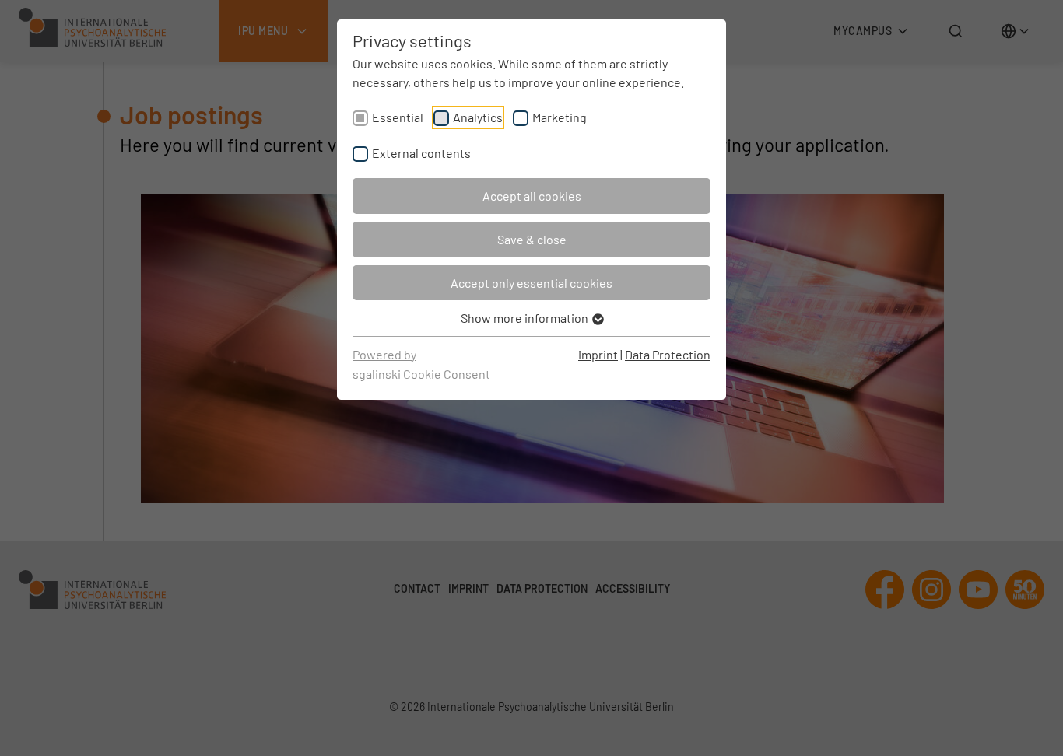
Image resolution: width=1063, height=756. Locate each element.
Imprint (598, 354)
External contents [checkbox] (421, 152)
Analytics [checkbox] (478, 117)
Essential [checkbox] (397, 117)
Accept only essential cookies (531, 282)
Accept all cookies (531, 195)
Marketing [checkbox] (559, 117)
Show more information (526, 317)
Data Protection (667, 354)
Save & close (532, 239)
